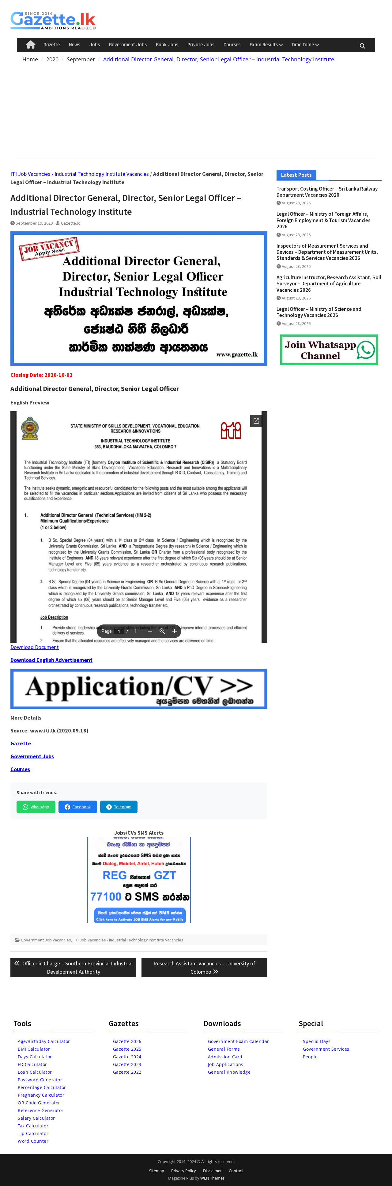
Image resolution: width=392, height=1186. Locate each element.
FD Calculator (32, 1064)
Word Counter (33, 1141)
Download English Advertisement (51, 659)
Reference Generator (41, 1110)
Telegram (122, 806)
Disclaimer (212, 1170)
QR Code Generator (39, 1103)
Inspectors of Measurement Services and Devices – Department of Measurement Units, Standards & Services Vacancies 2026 (327, 252)
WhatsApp (40, 806)
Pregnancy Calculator (41, 1095)
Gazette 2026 (127, 1041)
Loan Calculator (35, 1072)
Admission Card (225, 1057)
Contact (236, 1170)
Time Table (303, 44)
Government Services (326, 1049)
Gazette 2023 (127, 1064)
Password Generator (40, 1080)
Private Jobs (200, 44)
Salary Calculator (36, 1118)
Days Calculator (35, 1057)
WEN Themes (212, 1178)
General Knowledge (229, 1072)
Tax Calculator (33, 1126)
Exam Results (264, 44)
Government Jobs (128, 44)
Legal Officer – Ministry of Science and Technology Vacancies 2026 (319, 312)
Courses (232, 44)
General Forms (224, 1049)
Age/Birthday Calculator (44, 1041)
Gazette (51, 44)
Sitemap (156, 1170)
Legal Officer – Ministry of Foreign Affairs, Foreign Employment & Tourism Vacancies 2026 (324, 220)
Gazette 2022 (127, 1072)
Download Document (34, 647)
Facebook (82, 806)
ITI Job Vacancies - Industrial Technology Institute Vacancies (79, 173)
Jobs (94, 44)
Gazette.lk (70, 223)
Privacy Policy (183, 1170)
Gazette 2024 (127, 1057)
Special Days (316, 1041)
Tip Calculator (33, 1133)
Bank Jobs (167, 44)
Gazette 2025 (127, 1049)
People (310, 1057)
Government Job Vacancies (46, 940)
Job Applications (225, 1064)
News (74, 44)
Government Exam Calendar (238, 1041)
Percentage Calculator (42, 1087)
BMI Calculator (34, 1049)
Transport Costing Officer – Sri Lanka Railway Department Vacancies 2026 (327, 191)
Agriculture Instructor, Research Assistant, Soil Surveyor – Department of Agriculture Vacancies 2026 (329, 283)
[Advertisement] (196, 110)
